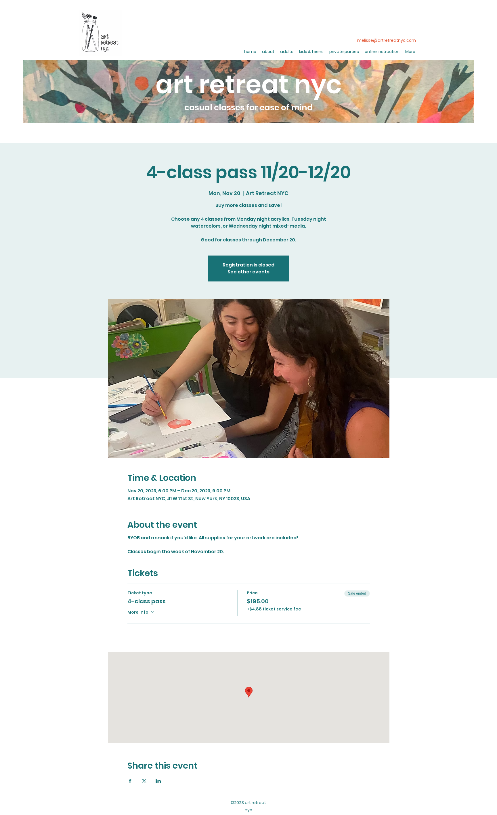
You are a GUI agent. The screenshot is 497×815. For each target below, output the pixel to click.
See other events (248, 271)
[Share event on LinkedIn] (158, 781)
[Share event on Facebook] (130, 781)
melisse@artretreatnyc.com (386, 40)
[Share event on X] (144, 781)
